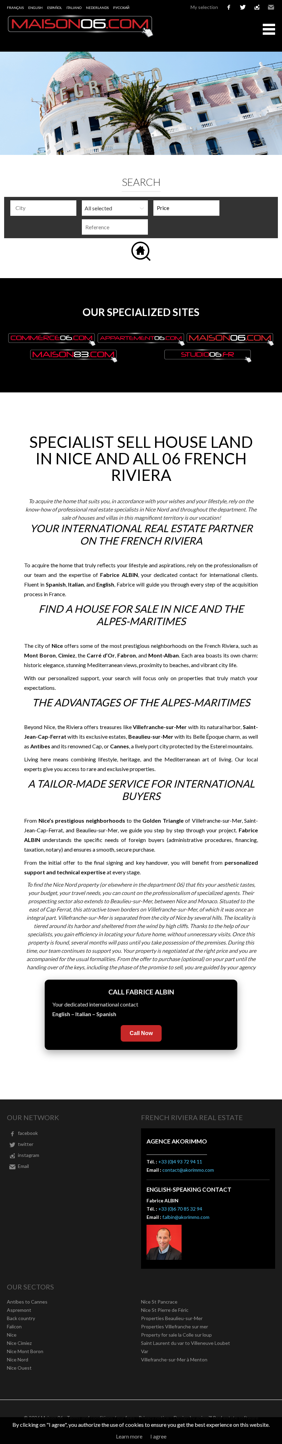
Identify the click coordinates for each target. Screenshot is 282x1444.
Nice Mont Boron (25, 1351)
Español (54, 8)
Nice (12, 1335)
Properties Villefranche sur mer (174, 1326)
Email (270, 7)
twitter (242, 7)
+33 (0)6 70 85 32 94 (180, 1209)
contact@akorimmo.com (188, 1170)
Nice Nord (17, 1359)
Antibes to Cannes (27, 1302)
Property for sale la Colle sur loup (176, 1335)
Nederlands (97, 8)
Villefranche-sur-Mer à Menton (174, 1359)
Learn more (129, 1436)
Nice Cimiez (19, 1343)
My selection (204, 7)
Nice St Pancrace (159, 1302)
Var (144, 1351)
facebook (228, 7)
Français (15, 8)
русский (121, 8)
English (35, 8)
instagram (256, 7)
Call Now (141, 1033)
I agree (158, 1436)
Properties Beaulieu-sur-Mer (172, 1318)
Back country (21, 1318)
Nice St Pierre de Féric (164, 1310)
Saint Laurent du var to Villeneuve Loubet (185, 1343)
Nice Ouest (19, 1368)
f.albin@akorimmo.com (185, 1217)
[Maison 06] (81, 35)
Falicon (14, 1326)
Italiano (74, 8)
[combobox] (43, 208)
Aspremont (19, 1310)
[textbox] (45, 208)
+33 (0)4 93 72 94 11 (180, 1161)
